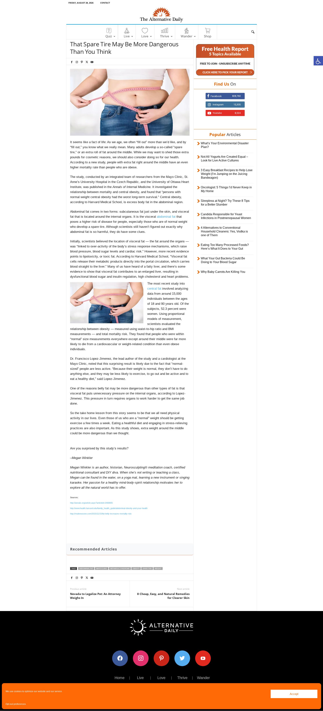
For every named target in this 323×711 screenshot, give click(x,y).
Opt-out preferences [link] (16, 704)
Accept (294, 693)
